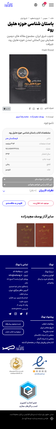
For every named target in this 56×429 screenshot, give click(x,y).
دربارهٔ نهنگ (49, 271)
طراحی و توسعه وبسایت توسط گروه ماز (35, 418)
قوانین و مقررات (48, 275)
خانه (52, 18)
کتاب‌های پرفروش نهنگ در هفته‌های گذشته (38, 342)
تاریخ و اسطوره (35, 18)
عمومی (45, 18)
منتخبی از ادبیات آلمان (45, 338)
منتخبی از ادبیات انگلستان (44, 335)
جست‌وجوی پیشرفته (13, 324)
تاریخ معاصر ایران (47, 327)
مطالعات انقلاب (48, 324)
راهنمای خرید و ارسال (46, 279)
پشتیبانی (50, 282)
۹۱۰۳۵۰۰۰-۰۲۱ (18, 271)
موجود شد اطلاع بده (41, 203)
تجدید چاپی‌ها (48, 331)
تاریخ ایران (23, 18)
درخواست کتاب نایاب (13, 331)
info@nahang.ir (15, 275)
